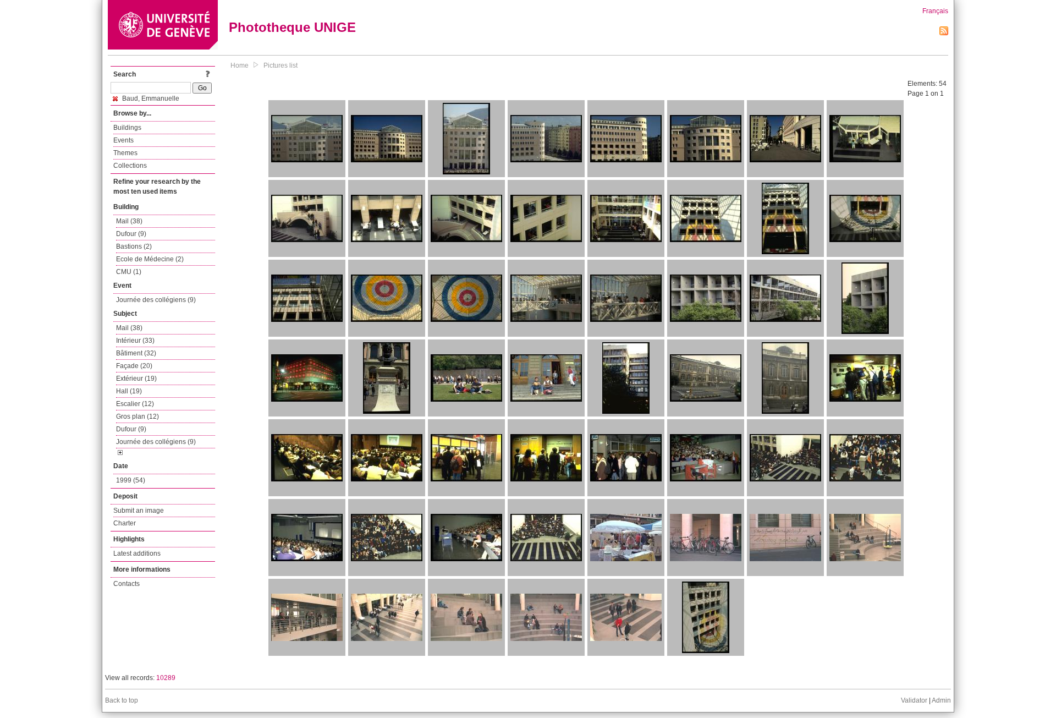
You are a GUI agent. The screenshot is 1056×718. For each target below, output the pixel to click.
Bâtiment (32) (136, 353)
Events (123, 140)
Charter (124, 523)
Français (935, 11)
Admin (941, 700)
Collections (130, 165)
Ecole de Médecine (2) (150, 259)
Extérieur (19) (136, 378)
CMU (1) (128, 272)
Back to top (121, 700)
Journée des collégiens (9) (156, 300)
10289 (165, 678)
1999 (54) (130, 480)
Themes (125, 153)
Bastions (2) (134, 246)
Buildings (127, 127)
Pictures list (280, 65)
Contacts (126, 584)
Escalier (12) (135, 404)
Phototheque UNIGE (292, 27)
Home (239, 65)
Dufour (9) (131, 234)
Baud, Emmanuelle (149, 98)
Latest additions (137, 553)
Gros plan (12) (137, 416)
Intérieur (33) (135, 340)
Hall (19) (129, 391)
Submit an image (138, 510)
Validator (914, 700)
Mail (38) (129, 221)
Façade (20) (134, 366)
